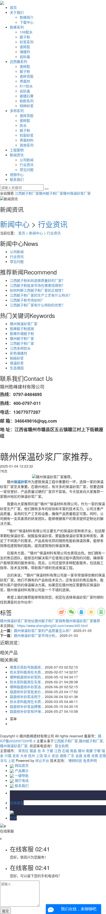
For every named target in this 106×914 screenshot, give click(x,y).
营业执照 (62, 745)
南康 (89, 750)
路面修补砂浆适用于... (27, 696)
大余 (23, 755)
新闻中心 (15, 224)
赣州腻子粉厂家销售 (50, 620)
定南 (102, 755)
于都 (49, 750)
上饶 (39, 755)
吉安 (15, 755)
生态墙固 (17, 367)
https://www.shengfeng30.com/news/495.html (52, 625)
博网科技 (75, 760)
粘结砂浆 (17, 358)
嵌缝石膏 (27, 95)
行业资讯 (27, 164)
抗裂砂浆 (27, 135)
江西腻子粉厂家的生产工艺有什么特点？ (41, 295)
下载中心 (27, 22)
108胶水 (26, 31)
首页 (13, 7)
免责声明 (90, 760)
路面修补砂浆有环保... (27, 711)
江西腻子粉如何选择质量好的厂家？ (37, 280)
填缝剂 (25, 51)
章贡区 (23, 750)
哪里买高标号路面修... (27, 667)
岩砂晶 (25, 56)
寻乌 (3, 760)
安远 (55, 755)
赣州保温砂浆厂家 (77, 193)
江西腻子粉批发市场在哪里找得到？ (37, 285)
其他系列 (27, 145)
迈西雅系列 (18, 61)
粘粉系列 (27, 100)
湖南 (63, 755)
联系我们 (17, 179)
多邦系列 (17, 110)
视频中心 (17, 174)
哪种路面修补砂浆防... (27, 676)
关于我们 (17, 12)
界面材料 (27, 140)
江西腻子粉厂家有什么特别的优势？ (37, 304)
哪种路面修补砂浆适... (27, 686)
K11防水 (26, 86)
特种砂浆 (27, 105)
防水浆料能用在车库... (27, 681)
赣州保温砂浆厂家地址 (17, 620)
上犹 (11, 760)
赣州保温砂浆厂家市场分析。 (37, 635)
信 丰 (41, 750)
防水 (23, 125)
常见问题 (27, 169)
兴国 (7, 755)
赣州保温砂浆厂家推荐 (83, 620)
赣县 (33, 750)
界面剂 (25, 81)
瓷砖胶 (25, 46)
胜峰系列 (17, 27)
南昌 (73, 750)
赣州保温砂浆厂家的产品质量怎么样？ (43, 630)
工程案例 (17, 149)
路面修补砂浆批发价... (27, 691)
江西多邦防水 (20, 348)
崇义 (47, 755)
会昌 (78, 755)
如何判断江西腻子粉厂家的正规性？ (37, 290)
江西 (57, 750)
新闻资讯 (17, 154)
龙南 (94, 755)
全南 (86, 755)
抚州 (31, 755)
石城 (65, 750)
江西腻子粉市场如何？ (27, 300)
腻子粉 (25, 36)
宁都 (97, 750)
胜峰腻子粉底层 (22, 328)
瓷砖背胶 (27, 76)
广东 (71, 755)
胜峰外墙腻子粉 (22, 333)
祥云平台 (42, 760)
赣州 (81, 750)
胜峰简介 (27, 17)
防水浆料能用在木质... (27, 672)
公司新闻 (27, 159)
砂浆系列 (27, 41)
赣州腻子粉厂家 (51, 193)
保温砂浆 (17, 362)
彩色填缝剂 (18, 353)
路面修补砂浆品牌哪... (27, 706)
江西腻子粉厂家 (27, 193)
